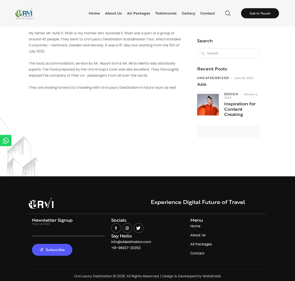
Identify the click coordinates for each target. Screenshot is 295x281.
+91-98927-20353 (126, 247)
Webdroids (212, 276)
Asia (201, 84)
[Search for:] (228, 53)
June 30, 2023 (243, 78)
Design (231, 94)
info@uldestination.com (131, 241)
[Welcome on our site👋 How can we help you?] (5, 140)
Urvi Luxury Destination (93, 276)
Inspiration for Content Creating (240, 109)
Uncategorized (213, 78)
